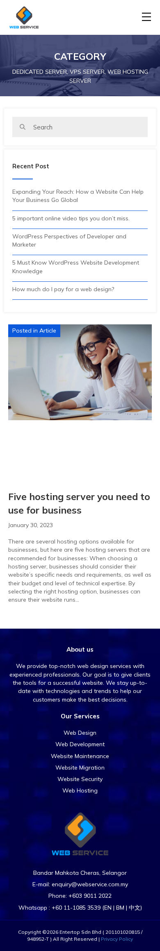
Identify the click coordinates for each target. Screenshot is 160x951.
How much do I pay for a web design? (63, 289)
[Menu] (146, 17)
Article (47, 330)
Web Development (80, 744)
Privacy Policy (117, 939)
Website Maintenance (80, 756)
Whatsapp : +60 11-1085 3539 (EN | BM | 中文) (80, 907)
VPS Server (87, 71)
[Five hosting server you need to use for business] (80, 372)
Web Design (80, 732)
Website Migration (80, 767)
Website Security (80, 779)
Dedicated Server (39, 71)
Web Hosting (80, 790)
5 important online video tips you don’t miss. (71, 218)
